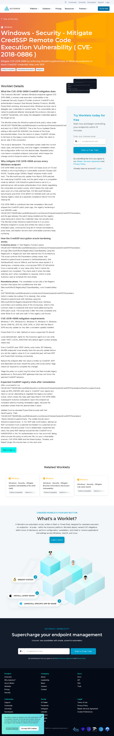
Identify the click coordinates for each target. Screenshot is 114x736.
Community (73, 2)
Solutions (46, 8)
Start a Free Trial (89, 150)
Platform (33, 8)
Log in (99, 168)
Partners (82, 8)
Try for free (103, 9)
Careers (44, 686)
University (82, 2)
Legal (79, 699)
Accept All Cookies (29, 728)
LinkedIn (44, 712)
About (43, 677)
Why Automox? (9, 680)
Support (101, 2)
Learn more (57, 540)
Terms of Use (82, 702)
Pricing (58, 8)
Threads (44, 718)
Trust (79, 686)
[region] (23, 724)
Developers (91, 2)
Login (108, 2)
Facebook (45, 705)
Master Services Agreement (89, 161)
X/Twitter (44, 702)
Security (7, 692)
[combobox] (76, 141)
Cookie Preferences (85, 712)
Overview (8, 677)
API (78, 680)
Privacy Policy (79, 164)
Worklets (7, 686)
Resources (69, 8)
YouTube (44, 715)
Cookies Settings (12, 728)
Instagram (44, 709)
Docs (79, 677)
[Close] (41, 716)
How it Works (9, 683)
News (43, 683)
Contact (44, 689)
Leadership (45, 680)
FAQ (78, 683)
